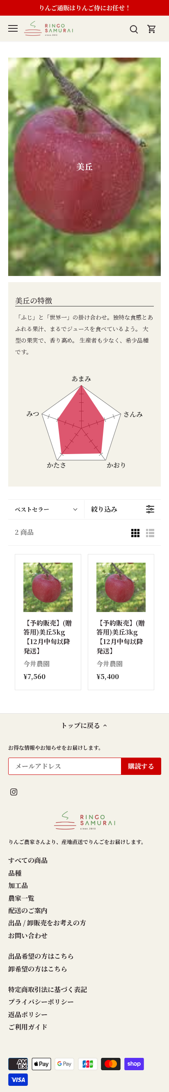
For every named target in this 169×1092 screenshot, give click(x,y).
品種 (14, 873)
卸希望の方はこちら (37, 969)
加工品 (18, 885)
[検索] (134, 28)
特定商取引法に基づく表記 (47, 989)
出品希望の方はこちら (41, 956)
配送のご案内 (28, 910)
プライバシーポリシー (41, 1001)
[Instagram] (13, 791)
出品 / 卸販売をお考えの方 (47, 922)
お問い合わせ (28, 935)
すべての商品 (28, 860)
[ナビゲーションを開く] (13, 28)
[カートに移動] (152, 28)
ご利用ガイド (28, 1027)
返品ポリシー (28, 1014)
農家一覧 (21, 898)
